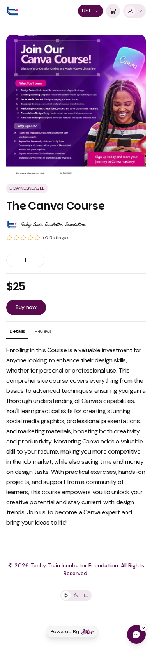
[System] (86, 595)
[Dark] (76, 595)
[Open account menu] (134, 11)
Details (17, 331)
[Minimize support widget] (143, 627)
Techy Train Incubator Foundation (52, 224)
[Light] (66, 595)
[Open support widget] (136, 634)
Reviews (43, 331)
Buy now (26, 307)
